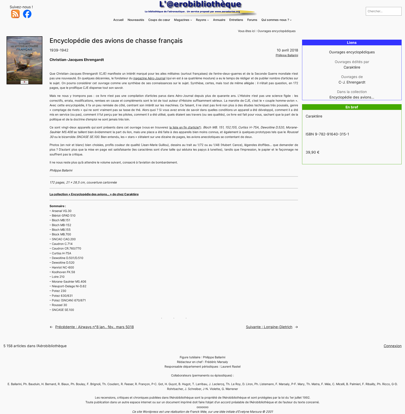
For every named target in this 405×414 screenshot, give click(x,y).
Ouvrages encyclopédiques (277, 31)
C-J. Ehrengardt (352, 82)
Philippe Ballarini (287, 55)
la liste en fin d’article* (184, 127)
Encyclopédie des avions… (351, 97)
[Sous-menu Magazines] (191, 20)
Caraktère (352, 67)
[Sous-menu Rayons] (208, 20)
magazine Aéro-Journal (149, 78)
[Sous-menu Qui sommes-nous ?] (291, 20)
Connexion (393, 346)
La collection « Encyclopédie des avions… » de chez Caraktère (94, 194)
